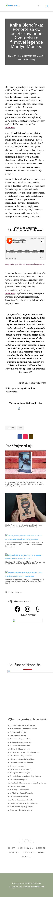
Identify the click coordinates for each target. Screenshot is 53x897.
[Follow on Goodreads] (31, 436)
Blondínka (10, 127)
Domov (11, 848)
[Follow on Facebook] (20, 436)
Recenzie (40, 848)
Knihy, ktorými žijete (11, 264)
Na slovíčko (29, 852)
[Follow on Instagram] (25, 436)
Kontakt (26, 857)
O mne (41, 852)
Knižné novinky (26, 59)
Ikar (20, 428)
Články (10, 428)
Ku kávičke (14, 852)
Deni (14, 55)
